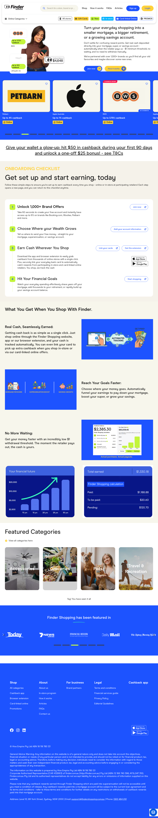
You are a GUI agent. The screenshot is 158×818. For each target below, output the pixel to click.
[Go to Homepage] (20, 8)
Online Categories (16, 19)
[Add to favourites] (46, 84)
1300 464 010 (120, 799)
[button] (44, 8)
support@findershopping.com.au (87, 799)
